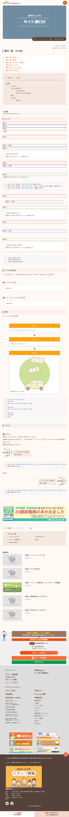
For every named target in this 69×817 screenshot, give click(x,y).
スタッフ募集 (38, 718)
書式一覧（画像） (11, 59)
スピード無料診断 (12, 674)
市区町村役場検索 (11, 712)
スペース (13, 86)
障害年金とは (40, 670)
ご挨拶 (36, 703)
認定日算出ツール (11, 700)
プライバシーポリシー (14, 687)
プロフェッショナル (11, 715)
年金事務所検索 (10, 709)
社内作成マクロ (40, 536)
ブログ (36, 710)
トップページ (11, 670)
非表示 (18, 77)
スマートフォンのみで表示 (23, 93)
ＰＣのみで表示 (20, 90)
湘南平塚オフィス (40, 716)
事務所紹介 (39, 697)
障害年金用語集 (10, 707)
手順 (12, 95)
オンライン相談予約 (11, 682)
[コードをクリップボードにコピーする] (64, 185)
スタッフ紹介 (38, 705)
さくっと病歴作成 (14, 539)
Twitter (36, 721)
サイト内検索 (7, 528)
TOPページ (36, 39)
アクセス (37, 708)
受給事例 (9, 694)
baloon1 (18, 100)
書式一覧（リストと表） (14, 67)
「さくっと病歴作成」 (12, 703)
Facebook (37, 723)
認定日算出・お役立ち (14, 697)
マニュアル (44, 39)
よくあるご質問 (41, 694)
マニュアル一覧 (14, 536)
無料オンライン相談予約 (39, 653)
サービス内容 (11, 690)
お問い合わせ (11, 677)
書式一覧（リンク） (12, 65)
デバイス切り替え (16, 88)
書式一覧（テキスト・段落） (15, 62)
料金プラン (39, 690)
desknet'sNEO (13, 542)
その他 (8, 83)
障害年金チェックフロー (13, 719)
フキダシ (13, 97)
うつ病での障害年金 (42, 673)
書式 (51, 39)
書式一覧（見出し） (12, 57)
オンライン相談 (12, 679)
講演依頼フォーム (40, 713)
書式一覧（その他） (12, 70)
